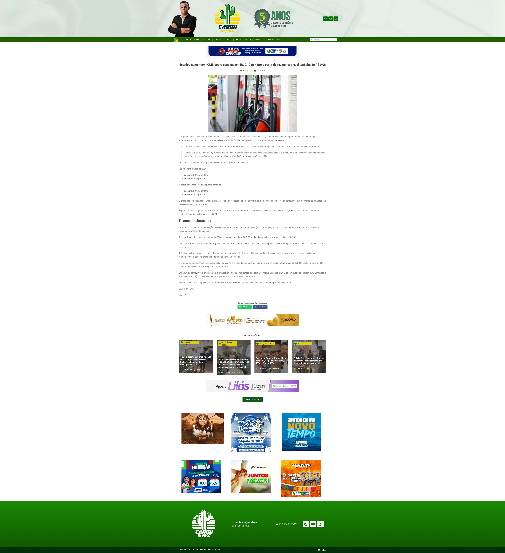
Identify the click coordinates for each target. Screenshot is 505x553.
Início (188, 40)
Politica (270, 40)
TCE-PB (187, 342)
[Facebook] (325, 18)
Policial (218, 40)
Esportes (258, 40)
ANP (257, 210)
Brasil (197, 40)
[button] (245, 307)
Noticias (207, 40)
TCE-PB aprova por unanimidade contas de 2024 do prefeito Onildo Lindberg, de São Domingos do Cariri (195, 361)
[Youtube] (330, 18)
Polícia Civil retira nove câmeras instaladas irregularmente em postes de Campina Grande (309, 360)
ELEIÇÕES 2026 (265, 344)
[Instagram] (336, 18)
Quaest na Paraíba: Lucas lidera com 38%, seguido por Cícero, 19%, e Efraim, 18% (271, 360)
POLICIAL (301, 344)
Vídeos (280, 40)
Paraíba (239, 40)
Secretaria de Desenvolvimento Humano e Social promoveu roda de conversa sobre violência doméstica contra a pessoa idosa (233, 363)
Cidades (228, 40)
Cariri (248, 40)
